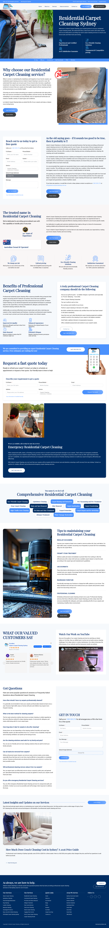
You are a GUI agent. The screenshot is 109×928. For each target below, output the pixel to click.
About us (45, 6)
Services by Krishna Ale (101, 796)
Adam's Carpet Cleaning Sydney (18, 582)
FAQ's (46, 777)
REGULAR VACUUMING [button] (64, 511)
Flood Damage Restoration (9, 772)
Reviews (73, 56)
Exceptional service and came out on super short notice (39, 599)
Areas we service (64, 6)
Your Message (62, 655)
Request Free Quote (93, 378)
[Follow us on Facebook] (89, 768)
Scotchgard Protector (8, 782)
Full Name (8, 148)
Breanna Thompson (15, 591)
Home (38, 6)
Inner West (69, 782)
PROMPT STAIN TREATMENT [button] (66, 516)
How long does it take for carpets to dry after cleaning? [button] (21, 649)
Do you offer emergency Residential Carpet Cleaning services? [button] (23, 672)
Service (8, 162)
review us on (46, 583)
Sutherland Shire (70, 777)
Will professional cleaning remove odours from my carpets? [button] (22, 667)
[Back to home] (8, 6)
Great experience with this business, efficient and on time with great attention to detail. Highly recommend (15, 600)
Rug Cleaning (6, 775)
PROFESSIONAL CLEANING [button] (66, 534)
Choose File (10, 172)
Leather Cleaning (7, 777)
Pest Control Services (92, 1)
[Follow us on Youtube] (97, 768)
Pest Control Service (28, 777)
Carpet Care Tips (49, 784)
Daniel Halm (37, 591)
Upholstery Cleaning (7, 770)
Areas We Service (72, 765)
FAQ (67, 56)
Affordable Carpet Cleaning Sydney (11, 786)
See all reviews (37, 583)
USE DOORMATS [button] (62, 522)
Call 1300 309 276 (99, 6)
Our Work (47, 782)
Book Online (25, 107)
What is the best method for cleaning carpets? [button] (18, 643)
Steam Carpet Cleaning (8, 768)
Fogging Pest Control (29, 784)
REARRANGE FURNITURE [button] (65, 528)
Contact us (74, 6)
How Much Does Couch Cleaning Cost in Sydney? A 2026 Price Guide (81, 717)
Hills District (69, 786)
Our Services (48, 772)
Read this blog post (66, 734)
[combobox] (22, 165)
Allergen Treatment (28, 775)
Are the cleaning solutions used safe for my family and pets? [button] (23, 655)
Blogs (46, 775)
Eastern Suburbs (70, 772)
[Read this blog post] (27, 724)
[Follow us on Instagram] (93, 768)
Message (8, 177)
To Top (36, 56)
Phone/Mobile (26, 148)
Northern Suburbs (71, 775)
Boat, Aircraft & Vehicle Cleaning (10, 784)
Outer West (69, 784)
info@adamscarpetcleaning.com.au (56, 182)
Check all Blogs (97, 698)
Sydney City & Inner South (72, 768)
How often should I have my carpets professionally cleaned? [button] (22, 638)
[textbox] (22, 165)
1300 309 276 (16, 144)
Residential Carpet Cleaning (30, 768)
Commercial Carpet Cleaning (30, 770)
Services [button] (53, 6)
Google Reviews (102, 1)
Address (8, 375)
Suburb (24, 155)
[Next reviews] (51, 599)
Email (7, 155)
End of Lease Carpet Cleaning (79, 1)
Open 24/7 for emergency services (11, 1)
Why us (42, 56)
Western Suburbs (70, 770)
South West (69, 779)
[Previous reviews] (4, 599)
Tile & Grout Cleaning (29, 779)
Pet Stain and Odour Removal (31, 772)
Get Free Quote (85, 6)
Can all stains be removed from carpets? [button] (16, 661)
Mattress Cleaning (7, 779)
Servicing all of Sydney (27, 1)
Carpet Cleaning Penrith (29, 788)
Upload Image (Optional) (12, 169)
